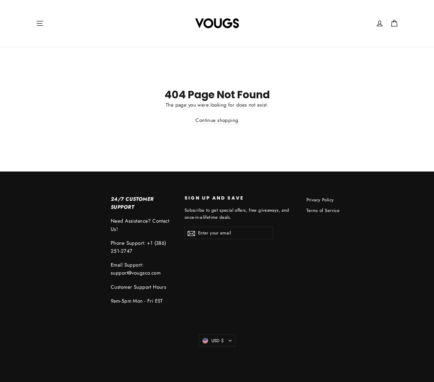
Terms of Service (323, 210)
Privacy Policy (320, 200)
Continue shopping (216, 120)
